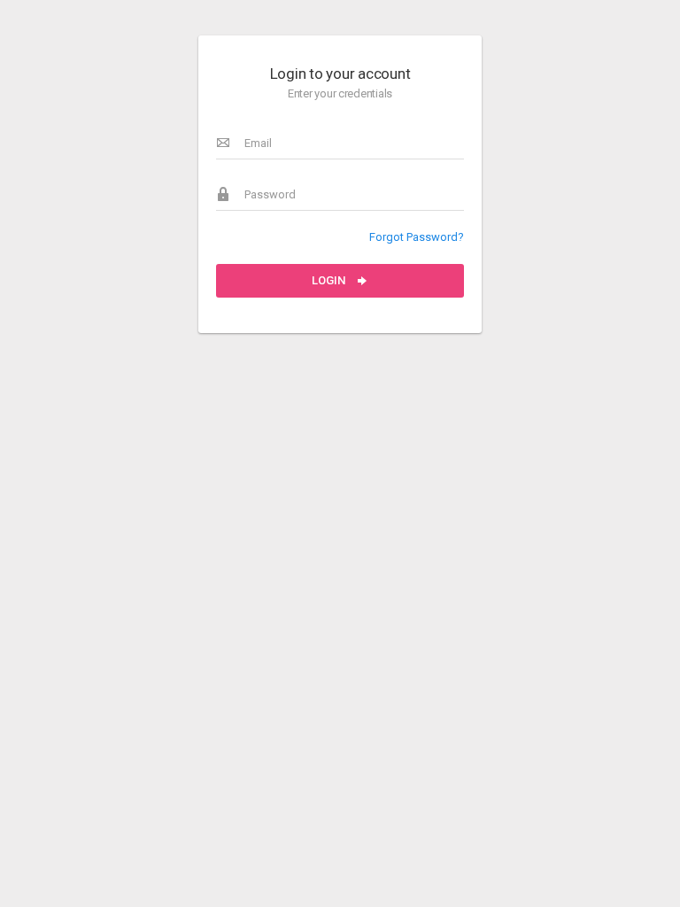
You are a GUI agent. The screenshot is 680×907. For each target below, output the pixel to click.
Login (330, 280)
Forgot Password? (416, 237)
